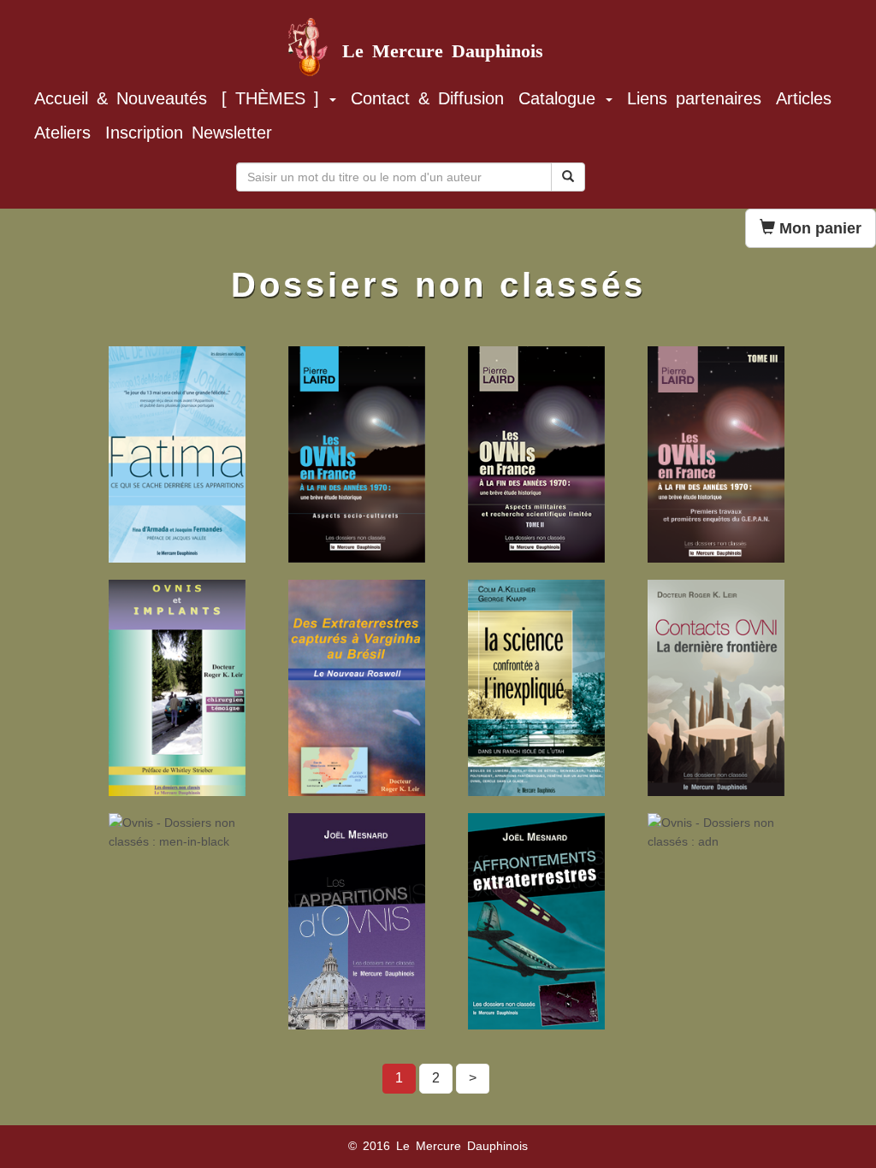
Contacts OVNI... (708, 604)
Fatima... (146, 370)
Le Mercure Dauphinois (442, 43)
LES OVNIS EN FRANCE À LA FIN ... (712, 386)
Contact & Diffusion (427, 98)
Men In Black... (164, 837)
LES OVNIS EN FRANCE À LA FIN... (522, 386)
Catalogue (561, 98)
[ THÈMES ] (275, 98)
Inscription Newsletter (188, 132)
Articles (804, 98)
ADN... (678, 837)
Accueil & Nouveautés (120, 98)
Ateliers (62, 132)
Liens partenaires (694, 98)
